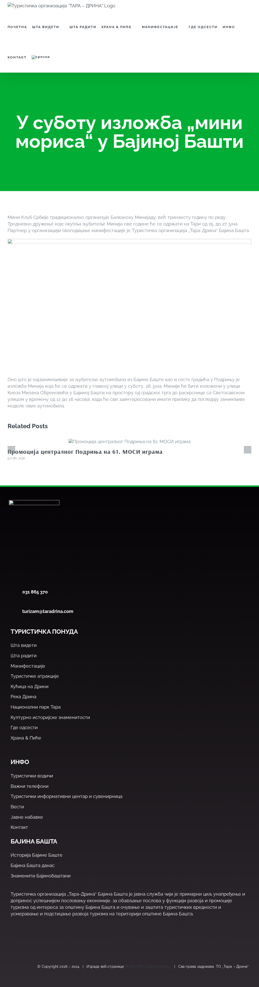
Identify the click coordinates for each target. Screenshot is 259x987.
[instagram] (35, 943)
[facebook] (13, 943)
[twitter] (24, 943)
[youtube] (46, 943)
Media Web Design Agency (148, 966)
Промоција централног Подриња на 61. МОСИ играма (85, 451)
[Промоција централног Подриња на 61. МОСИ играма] (130, 441)
